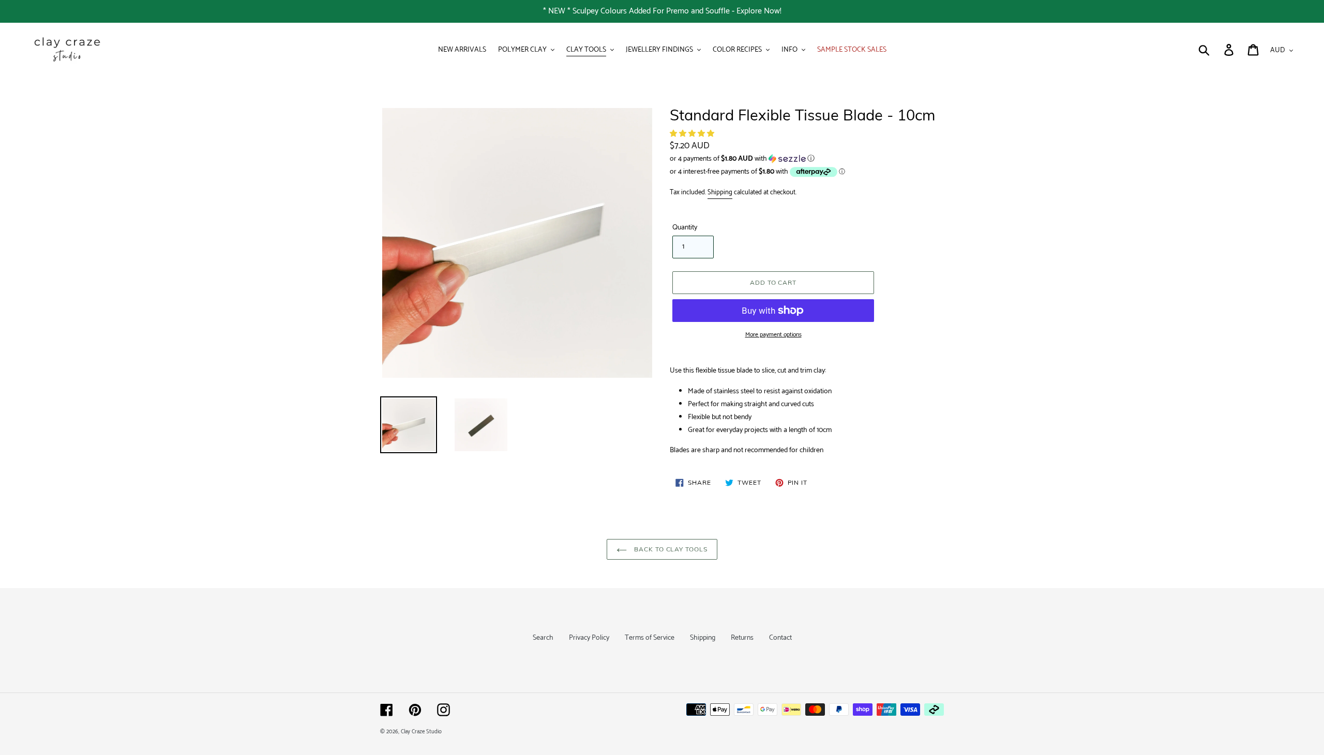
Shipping (720, 192)
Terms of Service (649, 638)
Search (543, 638)
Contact (780, 638)
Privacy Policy (589, 638)
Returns (742, 638)
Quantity (684, 227)
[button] (693, 134)
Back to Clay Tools (670, 549)
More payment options (773, 335)
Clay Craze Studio (421, 731)
